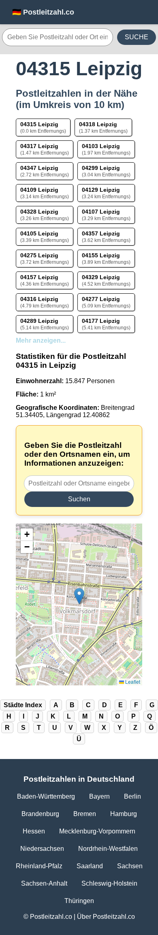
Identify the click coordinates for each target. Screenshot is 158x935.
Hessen (34, 831)
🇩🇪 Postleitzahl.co (43, 12)
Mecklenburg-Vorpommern (97, 831)
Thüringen (79, 900)
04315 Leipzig (39, 124)
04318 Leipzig (98, 124)
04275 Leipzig (39, 255)
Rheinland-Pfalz (39, 866)
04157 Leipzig (39, 277)
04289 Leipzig (39, 321)
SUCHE (136, 37)
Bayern (99, 796)
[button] (79, 596)
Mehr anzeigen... (41, 340)
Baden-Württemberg (46, 796)
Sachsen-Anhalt (44, 883)
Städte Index (23, 705)
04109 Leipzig (39, 190)
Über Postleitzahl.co (106, 916)
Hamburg (123, 813)
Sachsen (130, 866)
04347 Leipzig (39, 168)
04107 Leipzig (101, 211)
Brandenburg (40, 813)
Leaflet (132, 681)
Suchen (79, 499)
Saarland (90, 866)
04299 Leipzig (101, 168)
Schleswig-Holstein (109, 883)
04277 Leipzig (101, 299)
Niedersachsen (42, 848)
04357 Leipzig (101, 233)
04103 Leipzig (101, 146)
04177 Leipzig (101, 321)
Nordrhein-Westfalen (108, 848)
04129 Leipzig (101, 190)
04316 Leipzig (39, 299)
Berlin (132, 796)
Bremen (84, 813)
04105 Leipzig (39, 233)
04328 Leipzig (39, 211)
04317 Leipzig (39, 146)
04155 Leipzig (101, 255)
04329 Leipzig (101, 277)
